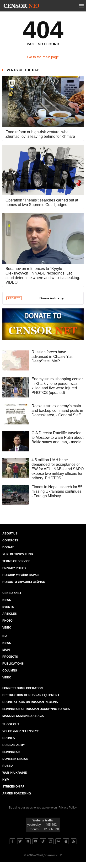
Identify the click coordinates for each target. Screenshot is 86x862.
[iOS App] (66, 841)
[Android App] (58, 841)
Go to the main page (43, 57)
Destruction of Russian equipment (30, 695)
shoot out (10, 724)
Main (6, 649)
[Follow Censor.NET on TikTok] (43, 841)
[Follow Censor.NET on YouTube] (35, 841)
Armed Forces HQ (16, 793)
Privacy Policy (14, 568)
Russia (7, 765)
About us (9, 533)
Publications (13, 663)
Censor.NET (11, 593)
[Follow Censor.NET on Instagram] (51, 841)
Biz (4, 636)
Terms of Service (16, 561)
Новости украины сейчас (23, 582)
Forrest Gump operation (22, 688)
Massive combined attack (23, 716)
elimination (11, 752)
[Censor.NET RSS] (73, 841)
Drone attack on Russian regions (30, 702)
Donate (8, 547)
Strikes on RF (13, 786)
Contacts (10, 540)
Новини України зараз (20, 575)
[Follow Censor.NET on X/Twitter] (20, 841)
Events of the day (22, 70)
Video (6, 627)
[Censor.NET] (22, 7)
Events (8, 606)
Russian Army (13, 745)
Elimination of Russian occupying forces (36, 709)
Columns (9, 670)
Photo (7, 620)
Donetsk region (15, 759)
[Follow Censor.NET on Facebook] (12, 841)
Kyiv (5, 779)
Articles (9, 613)
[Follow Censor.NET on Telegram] (28, 841)
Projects (10, 656)
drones (8, 738)
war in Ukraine (14, 772)
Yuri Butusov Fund (17, 554)
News (6, 600)
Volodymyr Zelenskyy (20, 731)
